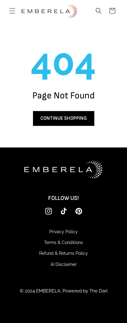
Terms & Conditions (63, 242)
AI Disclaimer (64, 264)
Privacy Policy (63, 231)
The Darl (98, 291)
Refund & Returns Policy (63, 253)
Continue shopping (63, 118)
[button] (12, 11)
